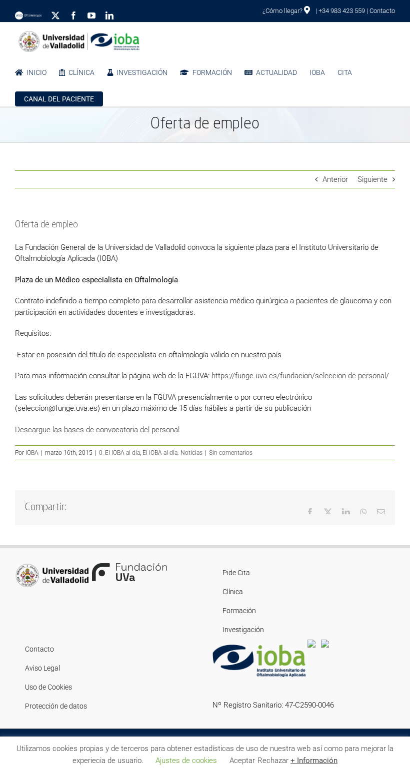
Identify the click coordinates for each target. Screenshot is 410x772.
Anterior (335, 179)
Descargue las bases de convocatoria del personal (97, 429)
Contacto (382, 10)
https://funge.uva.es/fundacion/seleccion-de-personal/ (299, 375)
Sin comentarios (230, 452)
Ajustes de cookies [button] (186, 760)
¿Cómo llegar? (283, 10)
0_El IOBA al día (119, 452)
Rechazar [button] (273, 760)
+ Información (314, 760)
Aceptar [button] (242, 760)
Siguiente (373, 179)
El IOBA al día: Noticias (172, 452)
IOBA (32, 452)
